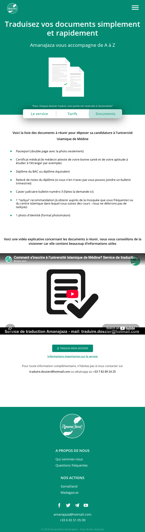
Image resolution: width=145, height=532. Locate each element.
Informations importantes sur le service (72, 356)
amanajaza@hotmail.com (72, 514)
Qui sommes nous (69, 459)
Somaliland (69, 486)
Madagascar (70, 492)
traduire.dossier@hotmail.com (49, 372)
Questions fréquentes (72, 465)
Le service (39, 113)
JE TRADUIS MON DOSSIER (72, 348)
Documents (105, 113)
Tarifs (72, 113)
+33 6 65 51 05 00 (72, 520)
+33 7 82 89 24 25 (104, 372)
